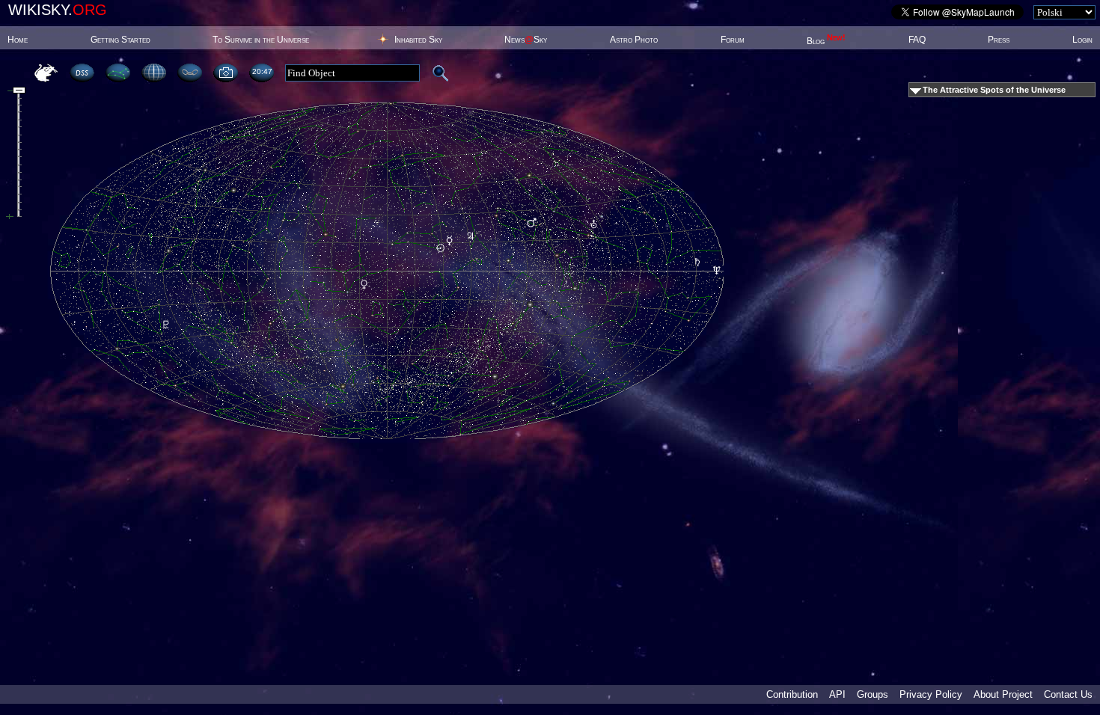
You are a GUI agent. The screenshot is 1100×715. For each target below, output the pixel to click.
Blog (826, 41)
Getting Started (120, 39)
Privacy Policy (930, 694)
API (837, 694)
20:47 (262, 71)
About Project (1003, 694)
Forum (733, 39)
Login (1082, 39)
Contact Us (1068, 694)
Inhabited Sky (418, 39)
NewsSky (525, 39)
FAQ (917, 39)
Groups (872, 694)
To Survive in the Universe (261, 39)
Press (998, 39)
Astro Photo (634, 39)
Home (17, 39)
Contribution (792, 694)
